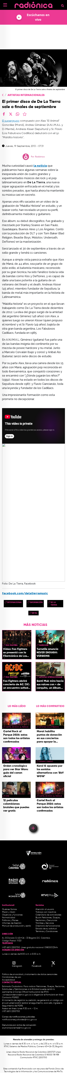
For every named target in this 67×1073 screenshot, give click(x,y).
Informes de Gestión (11, 923)
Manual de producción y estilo (16, 926)
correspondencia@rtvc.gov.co (17, 995)
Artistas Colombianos (49, 727)
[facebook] (3, 114)
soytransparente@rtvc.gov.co (16, 1028)
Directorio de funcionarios (48, 926)
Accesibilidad (8, 980)
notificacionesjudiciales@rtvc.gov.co (19, 1020)
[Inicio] (33, 4)
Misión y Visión (8, 912)
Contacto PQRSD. (10, 998)
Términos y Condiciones (47, 931)
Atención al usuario (45, 909)
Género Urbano (46, 761)
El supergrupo (10, 121)
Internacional (14, 602)
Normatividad (8, 918)
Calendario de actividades (48, 915)
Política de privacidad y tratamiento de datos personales (29, 974)
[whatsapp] (17, 114)
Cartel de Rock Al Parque (16, 727)
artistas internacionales (51, 677)
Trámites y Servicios (45, 923)
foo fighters (12, 645)
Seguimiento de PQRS (12, 1006)
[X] (10, 114)
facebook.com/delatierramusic (25, 593)
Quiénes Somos (9, 909)
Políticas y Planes (10, 920)
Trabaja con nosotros (46, 912)
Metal (34, 613)
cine (7, 761)
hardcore (43, 645)
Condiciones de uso (11, 977)
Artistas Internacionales (26, 95)
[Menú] (5, 5)
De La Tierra (54, 603)
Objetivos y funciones (12, 915)
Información (36, 602)
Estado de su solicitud (46, 929)
